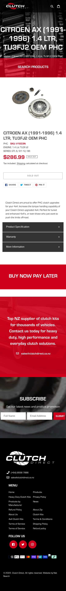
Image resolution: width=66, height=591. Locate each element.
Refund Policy (15, 509)
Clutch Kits (38, 514)
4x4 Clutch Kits (16, 518)
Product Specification (17, 226)
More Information (15, 246)
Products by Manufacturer (15, 503)
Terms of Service (17, 523)
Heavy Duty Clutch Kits (20, 496)
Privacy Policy (39, 496)
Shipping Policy (40, 523)
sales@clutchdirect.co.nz (35, 353)
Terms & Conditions (42, 518)
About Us (13, 514)
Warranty (11, 236)
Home (7, 56)
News (35, 501)
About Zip (38, 509)
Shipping (21, 163)
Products (37, 491)
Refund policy (39, 528)
